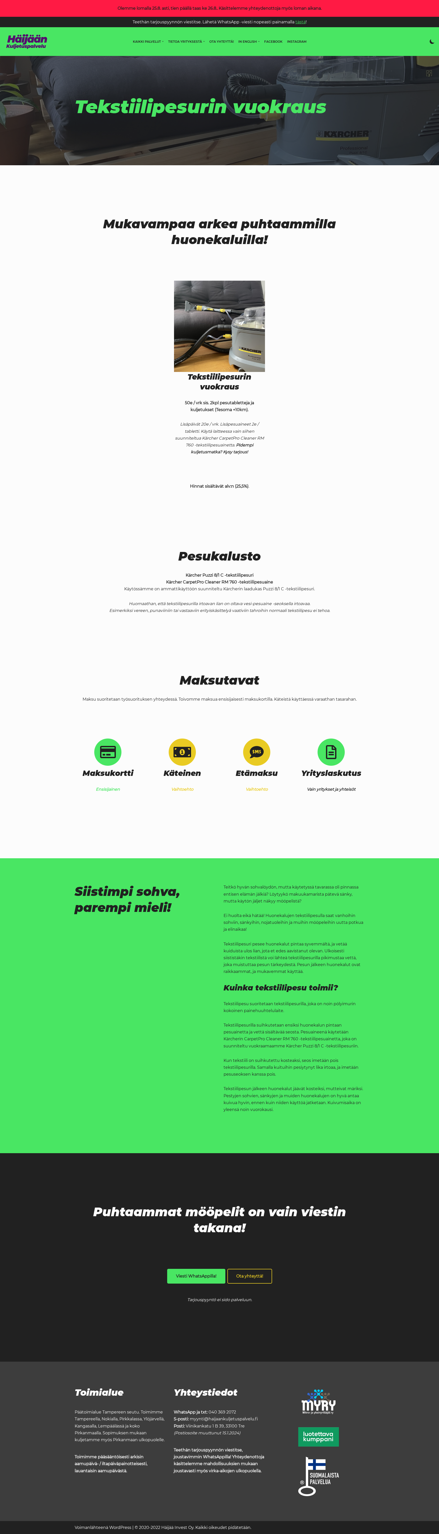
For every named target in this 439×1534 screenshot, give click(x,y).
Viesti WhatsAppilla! (196, 1276)
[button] (163, 41)
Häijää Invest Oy (177, 1527)
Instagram (296, 41)
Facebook (273, 41)
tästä (300, 22)
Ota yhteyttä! (221, 41)
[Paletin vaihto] (432, 41)
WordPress (120, 1527)
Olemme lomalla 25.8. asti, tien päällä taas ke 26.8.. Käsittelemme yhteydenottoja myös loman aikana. (220, 8)
